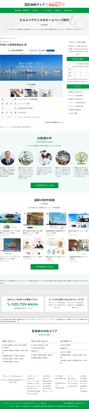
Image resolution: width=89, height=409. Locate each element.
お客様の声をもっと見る (45, 185)
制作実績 (18, 10)
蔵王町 (79, 360)
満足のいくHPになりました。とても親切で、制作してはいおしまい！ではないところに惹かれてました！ (62, 172)
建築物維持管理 (26, 127)
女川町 (46, 345)
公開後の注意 (73, 386)
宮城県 (4, 341)
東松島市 (40, 345)
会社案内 (57, 10)
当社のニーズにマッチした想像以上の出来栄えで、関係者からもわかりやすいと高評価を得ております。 (7, 172)
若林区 (6, 347)
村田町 (80, 355)
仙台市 (5, 345)
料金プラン (36, 10)
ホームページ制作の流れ (76, 106)
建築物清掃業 (17, 127)
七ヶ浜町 (16, 356)
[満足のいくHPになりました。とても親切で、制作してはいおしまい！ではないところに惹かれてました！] (62, 164)
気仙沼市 (35, 348)
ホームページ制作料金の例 (76, 103)
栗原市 (69, 345)
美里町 (45, 355)
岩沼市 (22, 350)
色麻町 (45, 358)
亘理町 (10, 361)
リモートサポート (74, 381)
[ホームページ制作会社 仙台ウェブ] (13, 376)
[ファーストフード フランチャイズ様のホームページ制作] (10, 253)
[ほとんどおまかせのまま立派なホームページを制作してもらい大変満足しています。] (44, 164)
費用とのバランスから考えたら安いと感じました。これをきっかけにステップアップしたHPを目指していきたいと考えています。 (26, 173)
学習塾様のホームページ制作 (32, 257)
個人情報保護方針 (70, 403)
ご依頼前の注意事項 (74, 51)
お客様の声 (25, 10)
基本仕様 (31, 378)
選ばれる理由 (61, 388)
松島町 (22, 356)
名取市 (5, 350)
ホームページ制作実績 (75, 95)
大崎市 (35, 355)
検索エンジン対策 (34, 383)
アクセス (84, 383)
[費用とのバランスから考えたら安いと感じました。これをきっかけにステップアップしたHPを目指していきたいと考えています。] (26, 164)
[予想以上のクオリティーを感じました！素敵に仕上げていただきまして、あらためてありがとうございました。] (81, 164)
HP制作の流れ (33, 388)
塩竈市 (17, 350)
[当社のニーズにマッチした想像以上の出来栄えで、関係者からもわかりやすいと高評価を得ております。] (7, 164)
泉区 (20, 345)
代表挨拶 (84, 378)
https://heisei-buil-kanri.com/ (29, 117)
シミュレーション (49, 391)
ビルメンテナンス (7, 127)
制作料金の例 (48, 381)
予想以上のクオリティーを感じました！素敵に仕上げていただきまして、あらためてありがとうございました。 (81, 172)
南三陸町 (42, 348)
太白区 (16, 345)
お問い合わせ (68, 10)
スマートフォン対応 (34, 381)
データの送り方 (74, 383)
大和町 (16, 359)
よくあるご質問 (72, 113)
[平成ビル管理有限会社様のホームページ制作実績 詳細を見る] (31, 73)
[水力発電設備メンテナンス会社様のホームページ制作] (10, 227)
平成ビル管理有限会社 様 (13, 44)
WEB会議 (72, 378)
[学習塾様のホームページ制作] (33, 253)
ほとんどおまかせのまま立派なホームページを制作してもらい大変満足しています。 (44, 171)
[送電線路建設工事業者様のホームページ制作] (56, 227)
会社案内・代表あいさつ (75, 92)
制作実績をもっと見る (45, 267)
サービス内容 (47, 10)
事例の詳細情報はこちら (55, 122)
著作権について (82, 403)
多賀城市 (11, 350)
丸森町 (69, 360)
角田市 (69, 352)
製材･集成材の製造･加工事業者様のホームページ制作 (33, 232)
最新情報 (84, 386)
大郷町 (10, 359)
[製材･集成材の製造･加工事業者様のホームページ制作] (33, 227)
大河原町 (74, 355)
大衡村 (21, 359)
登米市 (64, 345)
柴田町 (69, 355)
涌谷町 (50, 355)
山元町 (16, 361)
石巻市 (35, 345)
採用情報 (84, 391)
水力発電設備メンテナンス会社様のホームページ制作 (10, 232)
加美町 (40, 358)
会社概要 (84, 381)
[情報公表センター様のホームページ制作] (56, 253)
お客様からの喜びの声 (75, 99)
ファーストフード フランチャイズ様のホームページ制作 (10, 258)
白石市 (64, 352)
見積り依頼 (48, 386)
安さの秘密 (48, 383)
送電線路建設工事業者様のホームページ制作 (55, 232)
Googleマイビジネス (35, 386)
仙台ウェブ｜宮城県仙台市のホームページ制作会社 (32, 403)
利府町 (10, 356)
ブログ (84, 388)
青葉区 (10, 345)
